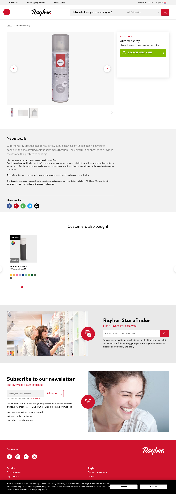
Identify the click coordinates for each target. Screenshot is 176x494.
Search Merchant (140, 52)
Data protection (14, 472)
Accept (124, 487)
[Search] (164, 333)
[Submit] (165, 12)
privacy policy (35, 398)
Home (9, 26)
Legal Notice (13, 477)
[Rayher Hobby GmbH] (41, 12)
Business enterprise (97, 472)
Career (91, 477)
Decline (153, 487)
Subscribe (51, 393)
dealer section (59, 3)
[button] (107, 68)
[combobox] (119, 12)
